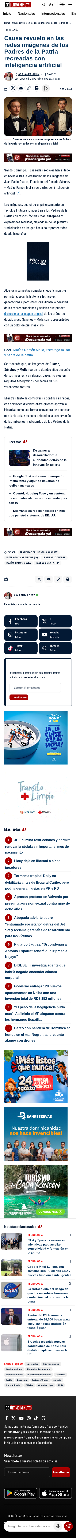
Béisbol (29, 1385)
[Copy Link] (28, 88)
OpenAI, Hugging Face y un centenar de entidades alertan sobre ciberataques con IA (38, 498)
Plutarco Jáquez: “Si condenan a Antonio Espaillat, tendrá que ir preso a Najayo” (36, 951)
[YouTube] (21, 1418)
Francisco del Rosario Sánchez (39, 552)
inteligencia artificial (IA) (22, 557)
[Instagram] (21, 635)
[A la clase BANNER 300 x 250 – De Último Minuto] (36, 737)
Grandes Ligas (45, 1385)
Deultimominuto (14, 1369)
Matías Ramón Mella (18, 562)
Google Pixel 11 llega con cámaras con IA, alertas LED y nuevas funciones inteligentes (49, 1271)
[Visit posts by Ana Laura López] (8, 76)
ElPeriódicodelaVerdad (39, 1374)
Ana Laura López (28, 74)
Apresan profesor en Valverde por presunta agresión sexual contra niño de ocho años (37, 903)
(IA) (18, 193)
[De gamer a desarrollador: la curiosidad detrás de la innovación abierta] (19, 458)
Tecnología (11, 29)
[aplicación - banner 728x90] (38, 157)
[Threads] (55, 648)
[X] (55, 621)
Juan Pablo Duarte (54, 557)
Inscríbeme (19, 697)
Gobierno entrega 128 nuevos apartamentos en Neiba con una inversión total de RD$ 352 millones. (33, 992)
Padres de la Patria (47, 562)
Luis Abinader (13, 1385)
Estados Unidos (40, 1380)
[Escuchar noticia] (46, 88)
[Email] (20, 88)
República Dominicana (38, 1369)
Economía (22, 1380)
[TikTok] (36, 1418)
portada (57, 1380)
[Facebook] (21, 621)
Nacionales (32, 1364)
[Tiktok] (21, 648)
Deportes (60, 1374)
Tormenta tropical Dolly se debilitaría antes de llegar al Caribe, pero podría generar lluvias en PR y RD (37, 882)
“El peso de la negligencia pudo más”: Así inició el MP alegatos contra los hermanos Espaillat (35, 1013)
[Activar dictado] (57, 1526)
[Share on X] (13, 88)
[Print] (36, 88)
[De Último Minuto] (17, 4)
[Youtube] (55, 635)
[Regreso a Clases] (36, 1076)
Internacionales (51, 1364)
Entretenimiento (14, 1374)
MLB (60, 1385)
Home (7, 23)
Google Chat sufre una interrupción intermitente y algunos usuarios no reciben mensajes (36, 480)
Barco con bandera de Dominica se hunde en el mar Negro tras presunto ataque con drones (38, 1034)
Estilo (9, 1380)
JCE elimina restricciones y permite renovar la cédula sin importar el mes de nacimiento (38, 846)
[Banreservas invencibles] (36, 1134)
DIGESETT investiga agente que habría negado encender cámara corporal (35, 971)
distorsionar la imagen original (23, 314)
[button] (44, 5)
